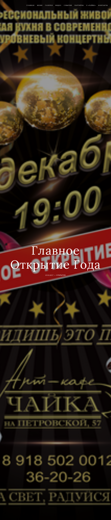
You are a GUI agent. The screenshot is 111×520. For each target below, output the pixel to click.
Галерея (49, 5)
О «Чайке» (91, 5)
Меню (39, 5)
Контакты (103, 5)
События (68, 5)
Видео (58, 5)
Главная (30, 5)
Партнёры (79, 5)
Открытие (61, 275)
